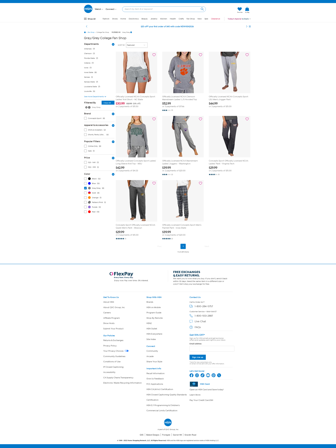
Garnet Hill (177, 434)
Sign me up (197, 357)
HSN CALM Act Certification (159, 389)
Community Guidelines (114, 356)
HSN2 (149, 323)
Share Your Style (154, 361)
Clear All (107, 103)
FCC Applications (154, 384)
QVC (142, 434)
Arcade (150, 356)
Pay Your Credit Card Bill (201, 400)
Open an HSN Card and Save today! (207, 389)
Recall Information (155, 373)
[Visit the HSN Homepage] (88, 12)
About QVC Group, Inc (114, 307)
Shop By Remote (154, 318)
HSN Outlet (151, 329)
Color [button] (87, 173)
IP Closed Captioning (113, 367)
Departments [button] (91, 44)
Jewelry (154, 19)
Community (152, 351)
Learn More (195, 395)
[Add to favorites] (154, 54)
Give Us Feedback (155, 379)
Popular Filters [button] (92, 141)
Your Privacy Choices (113, 351)
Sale (206, 19)
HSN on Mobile (153, 307)
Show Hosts (108, 323)
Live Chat (200, 321)
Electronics (134, 19)
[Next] (246, 26)
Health (173, 19)
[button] (222, 10)
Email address (195, 344)
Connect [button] (110, 9)
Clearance (215, 19)
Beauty (144, 19)
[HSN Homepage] (85, 32)
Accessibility (109, 372)
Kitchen (163, 19)
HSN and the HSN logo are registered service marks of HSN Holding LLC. (168, 440)
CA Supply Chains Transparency (118, 377)
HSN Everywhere (154, 334)
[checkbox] (100, 119)
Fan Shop (191, 19)
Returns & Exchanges (113, 340)
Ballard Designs (152, 434)
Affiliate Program (111, 318)
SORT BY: (122, 45)
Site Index (151, 339)
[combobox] (163, 9)
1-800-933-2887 (204, 315)
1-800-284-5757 (204, 306)
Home (123, 19)
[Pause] (249, 26)
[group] (136, 104)
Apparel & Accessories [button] (96, 125)
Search (202, 9)
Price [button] (87, 157)
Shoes (115, 19)
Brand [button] (87, 113)
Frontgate (166, 434)
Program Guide (153, 312)
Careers (107, 312)
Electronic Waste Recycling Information (122, 383)
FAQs (198, 327)
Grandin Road (190, 434)
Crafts (181, 19)
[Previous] (86, 26)
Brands (149, 302)
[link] (247, 10)
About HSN (108, 302)
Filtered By (97, 102)
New (200, 19)
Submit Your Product (113, 329)
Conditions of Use (111, 361)
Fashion (106, 19)
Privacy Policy (110, 346)
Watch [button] (98, 9)
